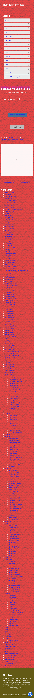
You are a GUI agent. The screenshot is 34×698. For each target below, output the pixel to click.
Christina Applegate (15, 457)
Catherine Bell (13, 449)
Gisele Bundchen (14, 534)
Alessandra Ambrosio (16, 380)
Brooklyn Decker (14, 431)
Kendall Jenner (14, 625)
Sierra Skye (8, 368)
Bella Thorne (13, 419)
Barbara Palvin (13, 415)
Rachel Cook (9, 330)
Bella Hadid (12, 417)
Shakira (7, 363)
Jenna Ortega (13, 572)
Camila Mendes (14, 440)
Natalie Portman (10, 302)
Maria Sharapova (10, 260)
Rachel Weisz (9, 332)
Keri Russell (9, 217)
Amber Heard (13, 391)
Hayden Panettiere (15, 548)
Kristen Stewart (10, 230)
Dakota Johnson (14, 474)
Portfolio (8, 323)
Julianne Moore (14, 591)
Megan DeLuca (10, 274)
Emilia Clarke (13, 502)
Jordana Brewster (14, 586)
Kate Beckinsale (14, 601)
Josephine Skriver (14, 587)
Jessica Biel (12, 580)
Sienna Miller (9, 366)
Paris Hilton (9, 319)
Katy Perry (12, 618)
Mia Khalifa (9, 281)
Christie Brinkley (14, 455)
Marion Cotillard (10, 266)
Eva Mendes (13, 518)
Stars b (7, 434)
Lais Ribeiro (9, 234)
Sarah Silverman (10, 357)
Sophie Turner (13, 640)
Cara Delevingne (14, 444)
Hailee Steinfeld (14, 540)
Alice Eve (12, 383)
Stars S (7, 639)
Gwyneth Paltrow (14, 538)
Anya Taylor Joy (14, 406)
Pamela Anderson (11, 317)
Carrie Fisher (13, 448)
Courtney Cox (13, 467)
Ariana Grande (13, 408)
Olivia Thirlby (9, 313)
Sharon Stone (9, 364)
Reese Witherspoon (11, 336)
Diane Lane (12, 489)
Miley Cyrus (8, 289)
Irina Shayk (12, 561)
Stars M (7, 631)
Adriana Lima (9, 193)
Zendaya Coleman (11, 663)
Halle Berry (12, 542)
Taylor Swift (9, 652)
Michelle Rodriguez (11, 285)
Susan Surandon (10, 646)
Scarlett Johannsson (12, 359)
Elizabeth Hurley (14, 497)
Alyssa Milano (13, 385)
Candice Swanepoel (15, 442)
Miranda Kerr (9, 295)
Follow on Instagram (18, 115)
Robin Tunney (9, 342)
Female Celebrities (15, 89)
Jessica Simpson (14, 584)
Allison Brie (9, 198)
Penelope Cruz (10, 321)
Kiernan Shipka (10, 219)
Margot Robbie (10, 259)
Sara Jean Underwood (12, 351)
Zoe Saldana (9, 665)
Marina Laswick (10, 264)
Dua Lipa (12, 493)
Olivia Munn (9, 312)
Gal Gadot (12, 529)
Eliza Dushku (9, 208)
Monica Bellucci (10, 296)
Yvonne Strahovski (11, 661)
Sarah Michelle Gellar (12, 355)
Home (7, 213)
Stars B (7, 414)
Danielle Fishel (17, 127)
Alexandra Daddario (15, 381)
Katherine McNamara (16, 612)
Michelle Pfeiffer (10, 283)
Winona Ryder (9, 659)
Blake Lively (13, 423)
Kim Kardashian (10, 223)
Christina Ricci (9, 206)
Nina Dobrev (9, 310)
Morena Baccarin (10, 298)
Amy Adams (12, 393)
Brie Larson (12, 425)
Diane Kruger (13, 487)
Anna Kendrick (13, 400)
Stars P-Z (8, 635)
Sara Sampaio (9, 353)
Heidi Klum (12, 551)
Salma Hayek (9, 347)
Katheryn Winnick (15, 614)
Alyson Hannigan (10, 202)
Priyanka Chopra (10, 327)
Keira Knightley (14, 620)
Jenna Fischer (13, 570)
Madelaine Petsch (11, 253)
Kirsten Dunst (9, 225)
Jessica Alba (13, 578)
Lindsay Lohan (10, 247)
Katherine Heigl (14, 610)
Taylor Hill (8, 650)
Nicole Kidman (10, 306)
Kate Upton (12, 606)
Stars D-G (8, 521)
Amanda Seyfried (14, 389)
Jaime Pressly (13, 565)
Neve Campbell (10, 304)
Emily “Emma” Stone (15, 504)
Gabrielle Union (10, 211)
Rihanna (8, 338)
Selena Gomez (10, 361)
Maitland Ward (10, 255)
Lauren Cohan (9, 238)
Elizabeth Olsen (14, 499)
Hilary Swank (13, 555)
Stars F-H (8, 523)
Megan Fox (8, 276)
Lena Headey (9, 242)
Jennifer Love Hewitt (15, 576)
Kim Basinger (9, 221)
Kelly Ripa (12, 623)
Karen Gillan (13, 595)
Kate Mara (12, 604)
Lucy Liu (8, 251)
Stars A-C (8, 376)
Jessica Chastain (14, 582)
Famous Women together (13, 209)
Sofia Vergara (9, 370)
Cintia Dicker (13, 461)
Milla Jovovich (9, 291)
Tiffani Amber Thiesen (12, 654)
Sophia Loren (9, 372)
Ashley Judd (13, 410)
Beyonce (11, 421)
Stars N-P (8, 633)
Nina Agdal (8, 308)
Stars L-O (8, 629)
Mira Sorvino (9, 293)
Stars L (7, 627)
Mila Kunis (8, 287)
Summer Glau (9, 644)
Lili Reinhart (9, 243)
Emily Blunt (12, 506)
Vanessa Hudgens (11, 655)
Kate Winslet (13, 608)
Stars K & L (8, 593)
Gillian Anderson (14, 533)
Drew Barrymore (14, 491)
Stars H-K (8, 557)
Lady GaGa (8, 232)
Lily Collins (8, 245)
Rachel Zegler (9, 334)
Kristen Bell (9, 226)
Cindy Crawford (14, 459)
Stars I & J (8, 559)
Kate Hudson (13, 603)
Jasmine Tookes (14, 569)
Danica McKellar (7, 182)
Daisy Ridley (13, 470)
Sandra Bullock (10, 349)
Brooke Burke (13, 429)
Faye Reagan (13, 525)
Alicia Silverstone (11, 196)
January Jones (13, 567)
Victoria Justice (10, 657)
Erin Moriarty (13, 512)
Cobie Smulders (14, 412)
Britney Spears (13, 427)
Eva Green (12, 514)
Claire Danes (13, 463)
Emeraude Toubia (14, 501)
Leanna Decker (10, 240)
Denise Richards (14, 485)
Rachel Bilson (9, 329)
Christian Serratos (15, 453)
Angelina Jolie (13, 397)
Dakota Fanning (14, 472)
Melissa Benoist (10, 278)
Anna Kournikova (14, 402)
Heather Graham (14, 550)
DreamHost (15, 695)
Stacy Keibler (9, 374)
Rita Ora (7, 340)
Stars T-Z (8, 642)
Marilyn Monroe (10, 262)
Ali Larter (8, 194)
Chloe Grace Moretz (11, 204)
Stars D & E (9, 468)
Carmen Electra (14, 446)
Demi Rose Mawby (15, 484)
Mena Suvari (9, 279)
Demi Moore (13, 482)
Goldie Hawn (13, 536)
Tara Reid (8, 648)
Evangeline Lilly (14, 519)
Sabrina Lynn (9, 346)
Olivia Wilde (9, 315)
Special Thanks (26, 695)
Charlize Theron (14, 451)
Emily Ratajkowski (15, 508)
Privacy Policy (9, 325)
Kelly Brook (12, 621)
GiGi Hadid (12, 531)
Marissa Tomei (9, 268)
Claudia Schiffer (14, 465)
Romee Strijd (9, 344)
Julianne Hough (14, 589)
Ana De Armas (13, 395)
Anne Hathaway (14, 404)
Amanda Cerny (13, 387)
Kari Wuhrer (13, 597)
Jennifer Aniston (14, 574)
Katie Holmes (13, 616)
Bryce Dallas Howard (15, 432)
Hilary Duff (12, 553)
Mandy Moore (9, 257)
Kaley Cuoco (9, 215)
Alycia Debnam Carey (12, 200)
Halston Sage (13, 546)
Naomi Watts (9, 300)
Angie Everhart (14, 398)
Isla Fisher (12, 563)
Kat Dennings (13, 599)
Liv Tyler (8, 249)
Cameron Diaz (13, 438)
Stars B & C (8, 436)
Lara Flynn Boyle (10, 236)
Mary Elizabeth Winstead (13, 272)
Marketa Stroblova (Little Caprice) (16, 270)
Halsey (11, 544)
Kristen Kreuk (9, 228)
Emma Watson (13, 510)
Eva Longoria (13, 516)
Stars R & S (8, 637)
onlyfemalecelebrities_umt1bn (12, 139)
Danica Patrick (27, 182)
